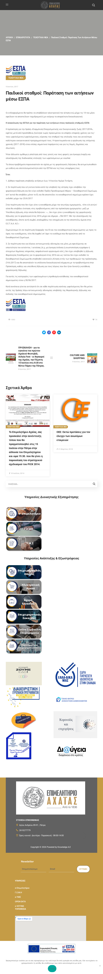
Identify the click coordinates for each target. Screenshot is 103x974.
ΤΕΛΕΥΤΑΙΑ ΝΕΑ (40, 37)
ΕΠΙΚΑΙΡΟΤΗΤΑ (23, 37)
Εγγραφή (83, 869)
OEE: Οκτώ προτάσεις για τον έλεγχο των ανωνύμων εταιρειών (73, 436)
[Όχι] (100, 965)
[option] (28, 435)
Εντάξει (52, 969)
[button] (93, 5)
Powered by (59, 847)
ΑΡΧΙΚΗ (9, 37)
